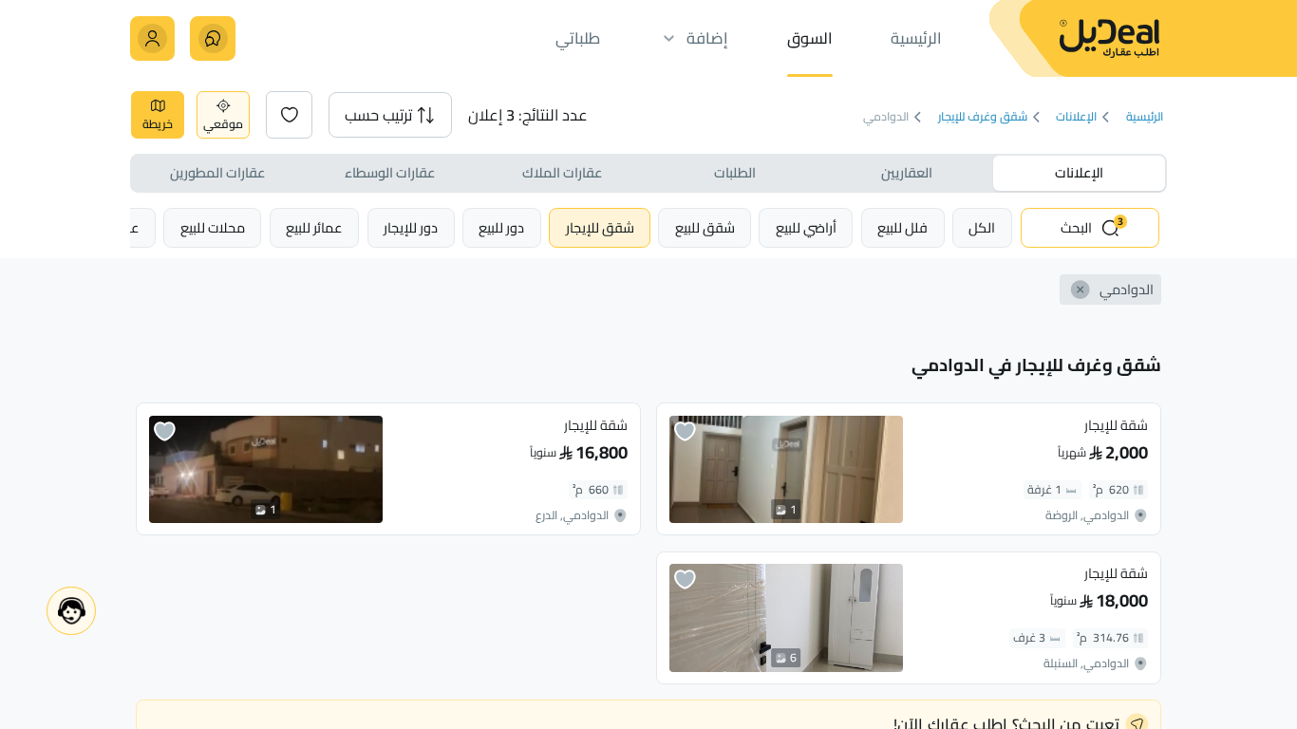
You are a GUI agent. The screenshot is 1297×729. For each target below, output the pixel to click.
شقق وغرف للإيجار (981, 117)
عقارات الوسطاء (390, 172)
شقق (705, 227)
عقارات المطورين (217, 172)
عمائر (314, 227)
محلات (212, 227)
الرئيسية (1143, 117)
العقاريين (906, 172)
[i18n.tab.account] (152, 38)
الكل (981, 227)
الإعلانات (1076, 117)
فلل (902, 227)
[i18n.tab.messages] (212, 38)
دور (501, 227)
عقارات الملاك (562, 172)
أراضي (806, 227)
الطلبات (735, 172)
